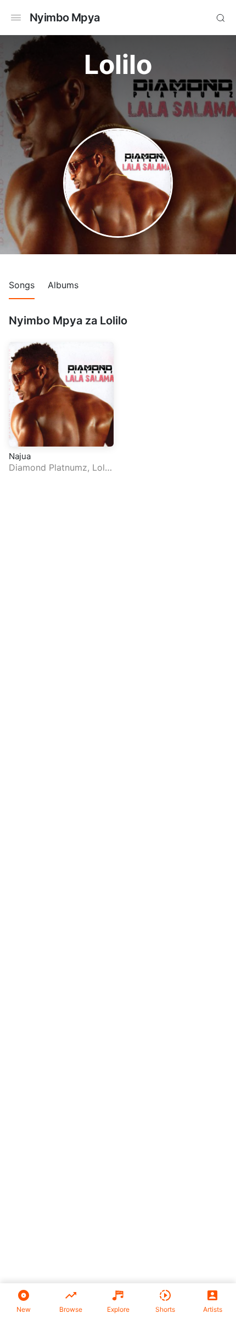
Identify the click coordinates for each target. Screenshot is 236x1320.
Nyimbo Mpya (64, 17)
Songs (22, 284)
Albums (63, 284)
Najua (20, 456)
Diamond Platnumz (48, 467)
